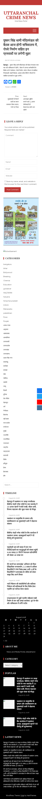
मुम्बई (4, 431)
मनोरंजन (6, 427)
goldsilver (7, 289)
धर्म (4, 407)
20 (19, 631)
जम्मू (4, 386)
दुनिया (5, 394)
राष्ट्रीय (5, 447)
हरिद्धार (5, 464)
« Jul (5, 641)
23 (34, 631)
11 (9, 628)
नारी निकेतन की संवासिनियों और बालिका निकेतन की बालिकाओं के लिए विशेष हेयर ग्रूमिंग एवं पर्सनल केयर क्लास (21, 586)
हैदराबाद (5, 472)
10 (4, 628)
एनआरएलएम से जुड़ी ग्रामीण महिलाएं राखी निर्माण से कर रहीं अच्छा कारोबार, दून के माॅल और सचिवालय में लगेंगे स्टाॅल (22, 601)
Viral (22, 795)
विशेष (4, 459)
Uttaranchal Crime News (21, 15)
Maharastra (7, 309)
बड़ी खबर (6, 419)
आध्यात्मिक (6, 337)
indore (6, 305)
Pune (5, 317)
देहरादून (5, 403)
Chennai (6, 281)
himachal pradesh (10, 301)
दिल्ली (5, 390)
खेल (4, 374)
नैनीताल (5, 411)
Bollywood (7, 272)
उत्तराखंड (6, 350)
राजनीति (5, 435)
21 (24, 631)
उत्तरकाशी (6, 342)
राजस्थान (6, 443)
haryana (6, 297)
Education (7, 285)
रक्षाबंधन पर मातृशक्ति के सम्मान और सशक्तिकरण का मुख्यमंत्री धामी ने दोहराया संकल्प (22, 521)
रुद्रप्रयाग (6, 451)
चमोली (5, 382)
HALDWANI (7, 293)
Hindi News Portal (21, 21)
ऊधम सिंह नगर (7, 358)
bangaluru (7, 264)
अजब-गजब (6, 325)
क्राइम (5, 370)
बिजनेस (5, 415)
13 (19, 628)
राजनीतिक (6, 439)
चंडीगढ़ (5, 378)
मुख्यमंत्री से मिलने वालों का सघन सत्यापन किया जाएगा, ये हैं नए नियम (12, 101)
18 (9, 631)
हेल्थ (4, 468)
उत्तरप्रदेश (6, 346)
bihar (5, 268)
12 (14, 628)
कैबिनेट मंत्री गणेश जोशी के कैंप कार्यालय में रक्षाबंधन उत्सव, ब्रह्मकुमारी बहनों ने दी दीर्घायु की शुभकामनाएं (22, 535)
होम (4, 476)
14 (24, 628)
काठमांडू (5, 362)
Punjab (6, 321)
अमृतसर (5, 329)
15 (29, 628)
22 (29, 631)
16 (34, 628)
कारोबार (5, 366)
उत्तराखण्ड (13, 87)
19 (14, 631)
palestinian (7, 313)
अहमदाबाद (6, 333)
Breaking (6, 277)
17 (4, 631)
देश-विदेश (6, 398)
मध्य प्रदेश (6, 423)
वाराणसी (5, 455)
